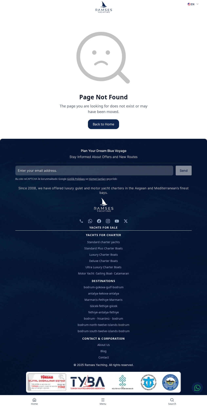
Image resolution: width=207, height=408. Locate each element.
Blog (103, 351)
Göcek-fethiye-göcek (103, 306)
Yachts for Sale (103, 227)
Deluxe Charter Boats (103, 261)
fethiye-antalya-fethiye (103, 312)
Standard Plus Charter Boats (103, 248)
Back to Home (103, 124)
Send (184, 170)
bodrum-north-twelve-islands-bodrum (103, 325)
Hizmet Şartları (97, 179)
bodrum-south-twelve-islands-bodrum (104, 331)
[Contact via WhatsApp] (197, 387)
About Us (103, 345)
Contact (103, 357)
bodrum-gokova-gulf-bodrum (104, 287)
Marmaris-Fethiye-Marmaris (103, 300)
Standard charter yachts (103, 242)
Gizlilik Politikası (76, 179)
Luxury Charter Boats (103, 254)
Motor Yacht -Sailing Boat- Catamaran (103, 273)
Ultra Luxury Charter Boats (103, 267)
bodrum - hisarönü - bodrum (103, 318)
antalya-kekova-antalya (103, 293)
